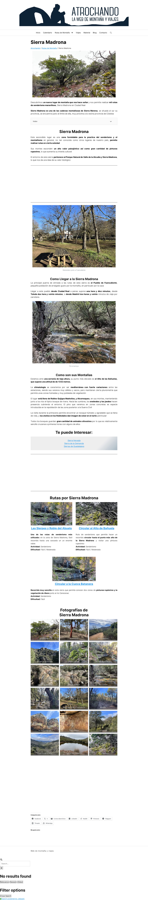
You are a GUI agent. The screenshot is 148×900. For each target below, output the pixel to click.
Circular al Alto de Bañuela (96, 528)
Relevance (4, 882)
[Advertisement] (74, 183)
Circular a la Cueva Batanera (74, 583)
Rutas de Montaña (62, 33)
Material (87, 33)
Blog (95, 33)
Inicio (38, 33)
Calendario (47, 33)
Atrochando (35, 48)
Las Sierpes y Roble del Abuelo (51, 528)
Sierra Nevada (74, 440)
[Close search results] (1, 868)
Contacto (103, 33)
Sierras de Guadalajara (74, 446)
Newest (13, 882)
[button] (111, 33)
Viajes (78, 33)
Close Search (5, 896)
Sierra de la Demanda (74, 443)
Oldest (20, 882)
